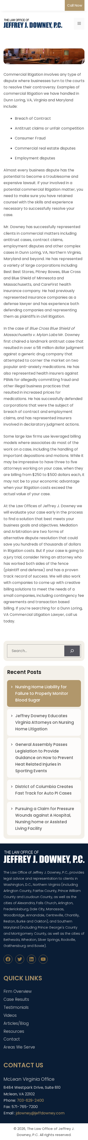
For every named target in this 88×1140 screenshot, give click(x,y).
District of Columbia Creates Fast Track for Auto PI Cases (44, 790)
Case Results (16, 999)
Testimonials (16, 1007)
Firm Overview (18, 991)
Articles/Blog (16, 1023)
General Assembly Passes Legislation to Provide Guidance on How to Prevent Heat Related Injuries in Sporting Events (44, 758)
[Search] (72, 650)
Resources (14, 1031)
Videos (10, 1015)
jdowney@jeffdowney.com (40, 1113)
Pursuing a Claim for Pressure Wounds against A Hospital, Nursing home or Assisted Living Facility (44, 818)
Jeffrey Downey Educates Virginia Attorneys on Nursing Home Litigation (44, 722)
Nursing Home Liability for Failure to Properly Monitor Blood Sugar (41, 693)
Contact (12, 1039)
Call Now (74, 5)
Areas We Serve (19, 1047)
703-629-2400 (30, 1100)
